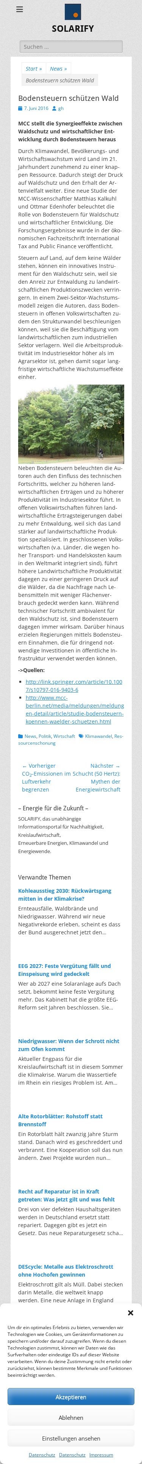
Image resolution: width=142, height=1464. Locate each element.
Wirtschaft (64, 736)
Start (34, 68)
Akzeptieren (71, 1397)
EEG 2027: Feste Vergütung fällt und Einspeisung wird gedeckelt (64, 969)
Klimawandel (98, 736)
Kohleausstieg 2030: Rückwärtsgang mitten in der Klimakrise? (64, 894)
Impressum (101, 1455)
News (58, 68)
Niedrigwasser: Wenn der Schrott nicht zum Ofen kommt (68, 1045)
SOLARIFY (73, 28)
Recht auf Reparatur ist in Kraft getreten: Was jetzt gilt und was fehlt (66, 1195)
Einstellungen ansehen (71, 1438)
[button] (130, 1313)
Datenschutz (42, 1455)
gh (61, 108)
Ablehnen (71, 1417)
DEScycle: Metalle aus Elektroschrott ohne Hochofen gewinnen (65, 1270)
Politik (45, 736)
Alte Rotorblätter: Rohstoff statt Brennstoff (60, 1120)
